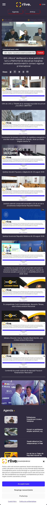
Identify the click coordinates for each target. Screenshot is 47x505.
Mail (27, 71)
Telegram (19, 71)
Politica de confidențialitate (27, 501)
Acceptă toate (23, 484)
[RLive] (24, 5)
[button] (44, 461)
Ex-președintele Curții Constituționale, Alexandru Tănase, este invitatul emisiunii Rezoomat (23, 305)
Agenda (15, 12)
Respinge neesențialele (23, 490)
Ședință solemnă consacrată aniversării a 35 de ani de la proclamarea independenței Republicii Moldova (23, 204)
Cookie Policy (12, 501)
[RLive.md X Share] (14, 71)
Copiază (40, 52)
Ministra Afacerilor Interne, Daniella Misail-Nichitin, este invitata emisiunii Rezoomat (23, 339)
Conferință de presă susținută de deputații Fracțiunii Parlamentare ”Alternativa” (23, 371)
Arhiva (32, 12)
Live (43, 4)
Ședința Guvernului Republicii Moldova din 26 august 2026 (23, 236)
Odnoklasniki (23, 71)
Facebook (10, 71)
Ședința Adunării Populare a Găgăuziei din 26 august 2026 (23, 172)
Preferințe (23, 496)
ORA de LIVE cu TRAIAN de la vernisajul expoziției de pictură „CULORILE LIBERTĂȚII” (23, 105)
